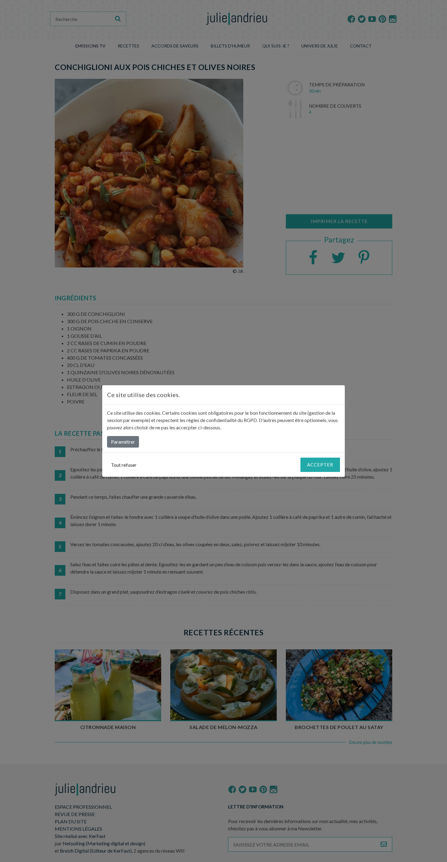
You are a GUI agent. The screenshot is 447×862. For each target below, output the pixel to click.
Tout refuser (124, 465)
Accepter (320, 464)
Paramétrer (123, 442)
